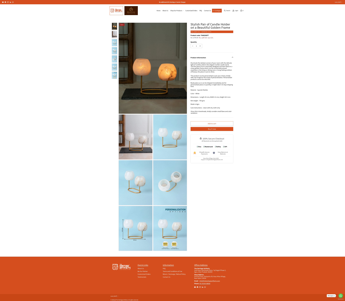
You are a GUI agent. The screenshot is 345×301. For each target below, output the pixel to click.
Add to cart (212, 123)
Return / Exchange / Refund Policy (174, 274)
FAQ (164, 268)
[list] (153, 137)
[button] (176, 11)
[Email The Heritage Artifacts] (3, 2)
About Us (141, 268)
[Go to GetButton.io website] (341, 299)
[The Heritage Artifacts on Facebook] (5, 2)
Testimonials (142, 277)
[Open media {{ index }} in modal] (153, 68)
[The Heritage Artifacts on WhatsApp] (13, 2)
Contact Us (166, 277)
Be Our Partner (143, 271)
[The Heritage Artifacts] (116, 10)
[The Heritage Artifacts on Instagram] (8, 2)
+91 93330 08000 (204, 283)
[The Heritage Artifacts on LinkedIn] (10, 2)
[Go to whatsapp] (340, 295)
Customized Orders (144, 274)
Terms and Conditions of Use (172, 271)
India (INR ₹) (338, 2)
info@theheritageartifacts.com (214, 159)
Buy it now (212, 129)
